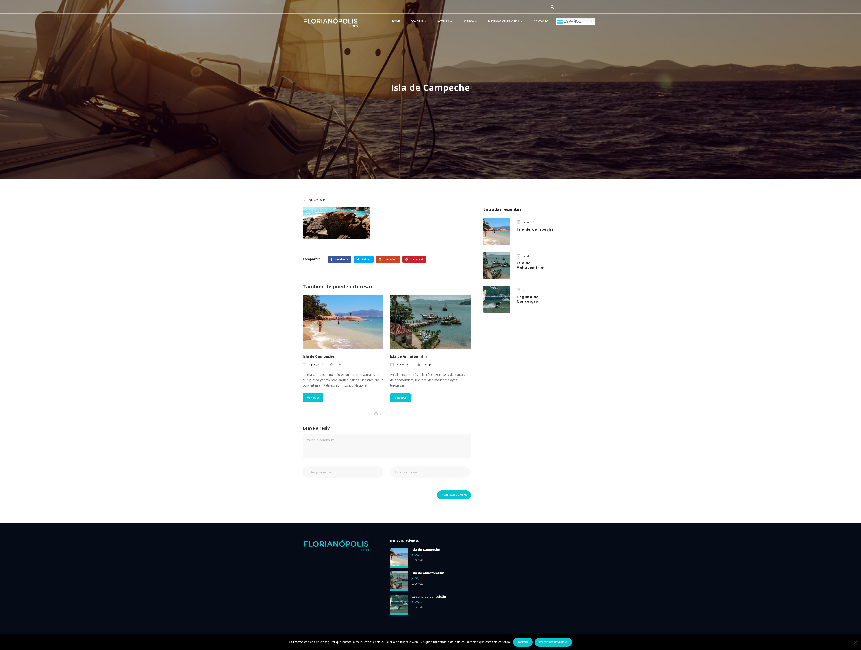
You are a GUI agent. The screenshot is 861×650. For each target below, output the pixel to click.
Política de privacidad (553, 642)
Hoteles (443, 21)
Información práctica (504, 21)
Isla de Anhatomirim (408, 356)
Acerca (468, 21)
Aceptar (522, 642)
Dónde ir (417, 21)
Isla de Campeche (318, 356)
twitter (366, 259)
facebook (341, 259)
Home (396, 21)
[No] (855, 642)
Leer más (417, 560)
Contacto (541, 21)
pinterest (417, 259)
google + (391, 259)
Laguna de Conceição (428, 597)
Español (572, 21)
